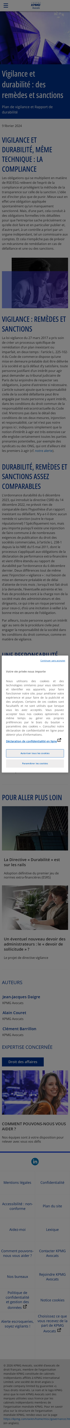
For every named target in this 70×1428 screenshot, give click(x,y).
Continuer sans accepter (52, 660)
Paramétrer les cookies (35, 763)
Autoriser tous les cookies (35, 753)
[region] (35, 714)
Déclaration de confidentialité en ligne (31, 741)
